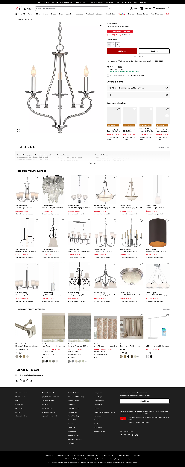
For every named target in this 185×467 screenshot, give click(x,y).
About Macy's (98, 396)
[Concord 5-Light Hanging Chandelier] (105, 232)
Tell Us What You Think (74, 439)
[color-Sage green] (50, 361)
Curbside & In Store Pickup (76, 396)
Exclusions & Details (134, 422)
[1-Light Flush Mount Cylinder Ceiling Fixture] (158, 232)
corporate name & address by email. (126, 462)
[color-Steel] (43, 361)
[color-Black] (46, 361)
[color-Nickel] (27, 356)
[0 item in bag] (168, 8)
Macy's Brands (72, 412)
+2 (86, 361)
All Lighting (28, 19)
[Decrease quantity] (109, 44)
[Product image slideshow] (59, 77)
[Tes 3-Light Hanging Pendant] (105, 189)
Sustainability (98, 427)
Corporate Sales (99, 400)
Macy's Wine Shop (73, 416)
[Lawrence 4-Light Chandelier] (27, 232)
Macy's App (71, 404)
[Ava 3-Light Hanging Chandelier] (79, 276)
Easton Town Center (137, 75)
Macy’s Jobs (97, 416)
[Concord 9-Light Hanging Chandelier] (131, 232)
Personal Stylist (72, 420)
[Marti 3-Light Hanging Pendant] (131, 189)
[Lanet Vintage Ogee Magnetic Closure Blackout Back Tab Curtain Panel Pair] (105, 327)
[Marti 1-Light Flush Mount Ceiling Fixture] (131, 276)
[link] (114, 134)
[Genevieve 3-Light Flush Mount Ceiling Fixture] (53, 189)
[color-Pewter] (17, 356)
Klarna (17, 400)
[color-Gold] (24, 356)
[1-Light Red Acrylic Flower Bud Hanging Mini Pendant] (146, 115)
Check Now (145, 422)
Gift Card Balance (47, 408)
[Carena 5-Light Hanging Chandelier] (27, 276)
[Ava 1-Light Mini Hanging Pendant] (53, 232)
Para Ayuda (18, 408)
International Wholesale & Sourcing (104, 412)
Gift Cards (45, 404)
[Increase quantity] (117, 44)
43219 (120, 67)
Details (131, 35)
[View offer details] (138, 88)
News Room (97, 420)
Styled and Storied (99, 431)
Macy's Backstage (73, 408)
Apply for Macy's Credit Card (50, 396)
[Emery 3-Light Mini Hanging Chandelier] (114, 115)
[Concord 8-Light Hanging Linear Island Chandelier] (79, 232)
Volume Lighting (113, 23)
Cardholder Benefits (48, 400)
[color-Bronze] (20, 356)
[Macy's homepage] (16, 19)
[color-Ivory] (135, 356)
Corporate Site (98, 404)
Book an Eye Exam (73, 435)
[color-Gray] (69, 361)
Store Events (71, 427)
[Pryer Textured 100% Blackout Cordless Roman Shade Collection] (53, 327)
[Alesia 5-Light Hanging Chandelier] (27, 189)
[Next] (167, 115)
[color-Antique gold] (125, 356)
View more (92, 163)
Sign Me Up (144, 401)
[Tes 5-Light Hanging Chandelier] (105, 276)
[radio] (17, 356)
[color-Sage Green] (79, 361)
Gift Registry (71, 443)
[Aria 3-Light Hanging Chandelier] (79, 189)
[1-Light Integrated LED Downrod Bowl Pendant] (163, 115)
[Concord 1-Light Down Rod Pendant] (158, 189)
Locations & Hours (73, 400)
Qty (113, 42)
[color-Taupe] (121, 356)
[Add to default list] (118, 109)
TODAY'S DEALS (43, 2)
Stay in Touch (72, 424)
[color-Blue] (73, 361)
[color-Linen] (76, 361)
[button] (59, 77)
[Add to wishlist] (100, 25)
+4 (138, 356)
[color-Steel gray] (53, 361)
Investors (96, 408)
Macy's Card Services (48, 412)
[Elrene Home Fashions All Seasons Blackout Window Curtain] (131, 327)
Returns (17, 412)
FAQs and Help (20, 396)
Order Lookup (19, 404)
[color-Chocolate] (132, 356)
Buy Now (154, 51)
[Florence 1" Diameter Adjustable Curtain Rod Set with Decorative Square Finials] (27, 327)
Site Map (96, 424)
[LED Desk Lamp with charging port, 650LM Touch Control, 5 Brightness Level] (158, 327)
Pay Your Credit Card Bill (49, 416)
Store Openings (72, 431)
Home (21, 19)
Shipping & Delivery (21, 416)
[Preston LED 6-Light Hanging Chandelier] (158, 276)
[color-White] (57, 361)
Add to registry (138, 56)
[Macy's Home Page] (23, 8)
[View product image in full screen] (18, 130)
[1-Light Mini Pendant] (130, 115)
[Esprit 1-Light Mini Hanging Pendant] (53, 276)
